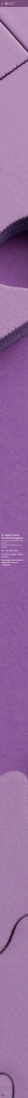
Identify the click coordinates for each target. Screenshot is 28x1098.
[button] (3, 1095)
